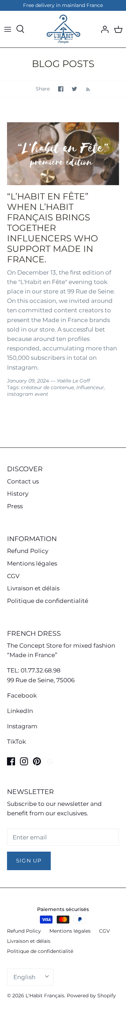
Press (15, 506)
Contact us (23, 481)
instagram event (27, 394)
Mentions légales (32, 563)
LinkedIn (20, 710)
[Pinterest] (37, 761)
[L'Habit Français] (63, 29)
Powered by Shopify (91, 995)
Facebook (22, 695)
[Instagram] (24, 761)
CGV (13, 576)
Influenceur (90, 387)
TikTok (16, 741)
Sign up (29, 861)
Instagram (22, 726)
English (24, 977)
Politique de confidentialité (47, 600)
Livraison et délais (33, 588)
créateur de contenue (47, 387)
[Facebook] (11, 761)
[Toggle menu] (7, 29)
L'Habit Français (45, 995)
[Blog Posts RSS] (84, 89)
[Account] (103, 29)
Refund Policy (27, 550)
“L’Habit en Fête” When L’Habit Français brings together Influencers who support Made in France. (52, 227)
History (17, 493)
